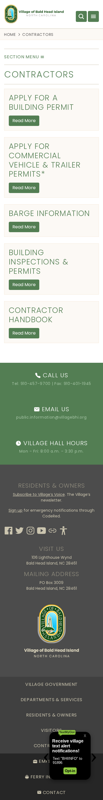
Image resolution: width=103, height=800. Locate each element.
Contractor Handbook (36, 315)
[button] (24, 56)
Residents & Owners (51, 715)
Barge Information (49, 213)
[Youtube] (41, 530)
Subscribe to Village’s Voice (39, 494)
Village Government (51, 684)
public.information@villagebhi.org (51, 417)
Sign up (16, 510)
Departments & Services (52, 700)
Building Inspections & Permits (38, 261)
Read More (24, 120)
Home (10, 34)
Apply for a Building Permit (41, 103)
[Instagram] (30, 530)
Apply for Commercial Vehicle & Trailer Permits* (45, 160)
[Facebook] (8, 530)
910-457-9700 (36, 383)
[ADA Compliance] (63, 530)
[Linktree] (52, 530)
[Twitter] (19, 530)
